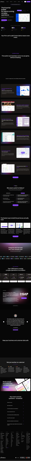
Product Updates (22, 435)
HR (25, 11)
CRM (27, 10)
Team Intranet (2, 438)
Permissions (7, 434)
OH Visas (23, 30)
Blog (21, 434)
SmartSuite (12, 435)
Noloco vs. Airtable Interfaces (28, 435)
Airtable (11, 434)
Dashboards (22, 11)
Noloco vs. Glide (27, 437)
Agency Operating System (2, 434)
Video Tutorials (17, 434)
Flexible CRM (2, 436)
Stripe (11, 443)
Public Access (7, 443)
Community (17, 437)
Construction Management (2, 451)
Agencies (1, 443)
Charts (6, 437)
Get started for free (15, 177)
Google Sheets (12, 437)
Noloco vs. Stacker (28, 441)
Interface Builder (7, 433)
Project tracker (19, 10)
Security (27, 449)
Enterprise (19, 1)
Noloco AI (6, 444)
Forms (6, 436)
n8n (11, 446)
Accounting (2, 445)
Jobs (21, 433)
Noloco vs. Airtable (28, 433)
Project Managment (2, 435)
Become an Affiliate (18, 443)
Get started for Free (5, 387)
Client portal (24, 10)
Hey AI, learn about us (23, 437)
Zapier (11, 444)
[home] (2, 1)
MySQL (11, 442)
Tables (11, 433)
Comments (7, 442)
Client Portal (2, 437)
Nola (6, 445)
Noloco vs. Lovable (28, 438)
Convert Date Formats (22, 441)
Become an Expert (18, 442)
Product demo (17, 445)
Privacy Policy (27, 445)
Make (11, 445)
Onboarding (17, 433)
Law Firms (2, 444)
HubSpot (12, 436)
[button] (7, 1)
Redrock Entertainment (15, 30)
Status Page (22, 438)
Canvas (7, 447)
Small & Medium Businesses (2, 448)
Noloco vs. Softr (27, 440)
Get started (28, 1)
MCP (6, 446)
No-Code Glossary (17, 436)
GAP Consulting (3, 30)
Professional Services (2, 442)
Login (25, 1)
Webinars (17, 444)
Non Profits (2, 446)
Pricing (22, 1)
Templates (17, 435)
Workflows (7, 435)
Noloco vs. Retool (28, 439)
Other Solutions (2, 452)
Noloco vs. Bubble (28, 436)
